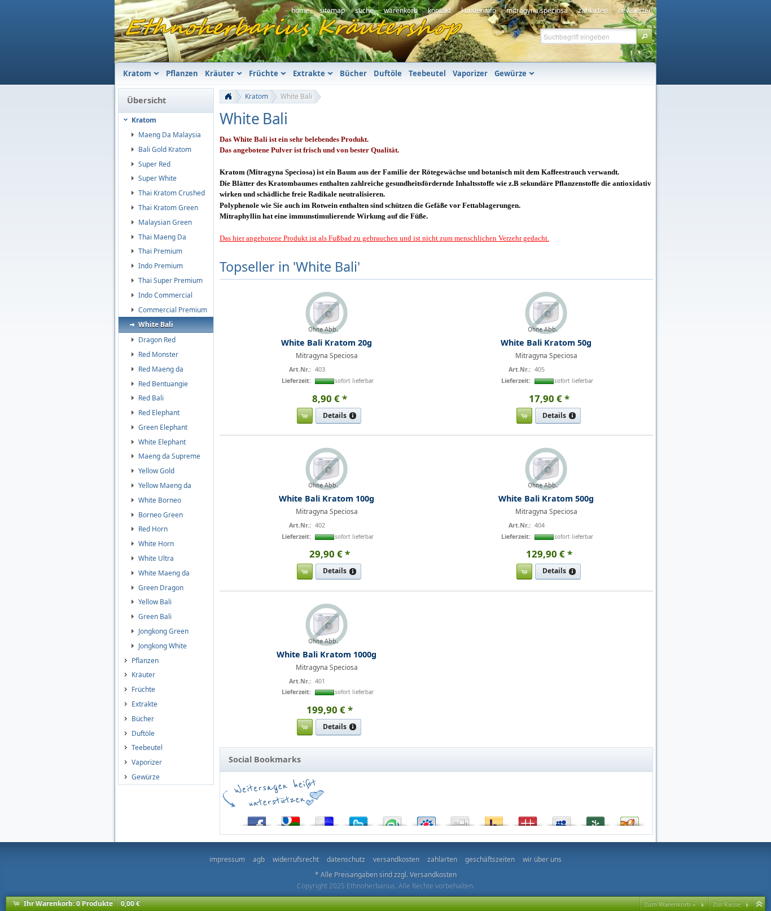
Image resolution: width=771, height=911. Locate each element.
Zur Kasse (727, 904)
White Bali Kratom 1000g (326, 654)
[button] (644, 36)
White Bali (296, 96)
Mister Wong (528, 818)
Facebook (257, 818)
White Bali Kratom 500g (546, 498)
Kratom (256, 96)
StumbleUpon (392, 818)
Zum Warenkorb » (670, 904)
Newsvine (595, 818)
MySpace (562, 818)
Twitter (358, 818)
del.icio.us (324, 818)
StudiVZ (426, 818)
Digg (460, 818)
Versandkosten (433, 874)
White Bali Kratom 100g (326, 498)
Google (291, 818)
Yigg (629, 818)
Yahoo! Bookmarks (494, 818)
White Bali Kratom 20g (326, 342)
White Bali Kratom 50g (546, 342)
